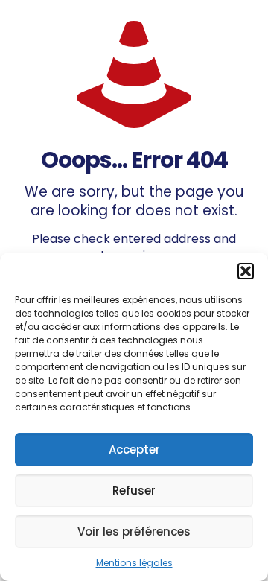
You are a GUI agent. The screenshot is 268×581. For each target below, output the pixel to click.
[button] (245, 271)
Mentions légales (134, 562)
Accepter (134, 449)
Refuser (134, 490)
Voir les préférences (134, 531)
